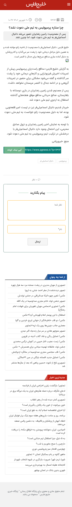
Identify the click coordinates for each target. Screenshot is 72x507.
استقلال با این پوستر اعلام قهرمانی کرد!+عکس (43, 315)
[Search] (5, 5)
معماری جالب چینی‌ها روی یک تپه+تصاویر (45, 325)
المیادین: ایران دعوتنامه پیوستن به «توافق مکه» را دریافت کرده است (38, 431)
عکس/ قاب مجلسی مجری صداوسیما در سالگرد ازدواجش (38, 352)
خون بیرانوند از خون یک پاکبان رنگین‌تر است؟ (43, 405)
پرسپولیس (62, 161)
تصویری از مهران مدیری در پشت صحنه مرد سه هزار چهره (38, 285)
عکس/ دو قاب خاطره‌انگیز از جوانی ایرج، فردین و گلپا (40, 320)
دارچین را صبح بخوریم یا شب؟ (50, 444)
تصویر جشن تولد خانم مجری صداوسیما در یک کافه (41, 301)
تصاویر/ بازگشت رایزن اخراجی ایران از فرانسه (43, 385)
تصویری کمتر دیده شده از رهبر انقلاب (47, 400)
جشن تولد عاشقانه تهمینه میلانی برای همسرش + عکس (39, 347)
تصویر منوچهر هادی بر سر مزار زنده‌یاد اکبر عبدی (43, 331)
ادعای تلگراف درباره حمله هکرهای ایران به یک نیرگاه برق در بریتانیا (37, 392)
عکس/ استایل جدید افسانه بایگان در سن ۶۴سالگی (41, 357)
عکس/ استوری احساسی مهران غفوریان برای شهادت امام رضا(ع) (39, 308)
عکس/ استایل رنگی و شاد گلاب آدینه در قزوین (43, 336)
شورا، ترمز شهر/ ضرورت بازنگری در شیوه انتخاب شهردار (39, 459)
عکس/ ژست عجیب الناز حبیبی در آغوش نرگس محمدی (39, 341)
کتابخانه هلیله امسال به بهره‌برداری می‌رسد (45, 465)
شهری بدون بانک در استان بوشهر (49, 470)
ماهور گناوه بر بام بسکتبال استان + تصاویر (45, 454)
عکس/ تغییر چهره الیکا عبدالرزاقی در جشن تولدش (41, 296)
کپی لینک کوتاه (14, 150)
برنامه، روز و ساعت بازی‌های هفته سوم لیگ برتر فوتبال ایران (37, 415)
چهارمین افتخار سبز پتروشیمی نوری (48, 449)
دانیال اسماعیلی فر (46, 161)
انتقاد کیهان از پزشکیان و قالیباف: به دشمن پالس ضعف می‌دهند (39, 422)
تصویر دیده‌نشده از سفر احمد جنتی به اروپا (45, 290)
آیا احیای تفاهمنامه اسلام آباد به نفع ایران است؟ (42, 410)
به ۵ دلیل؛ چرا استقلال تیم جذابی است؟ (46, 438)
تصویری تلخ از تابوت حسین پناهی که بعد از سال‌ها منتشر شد (38, 364)
